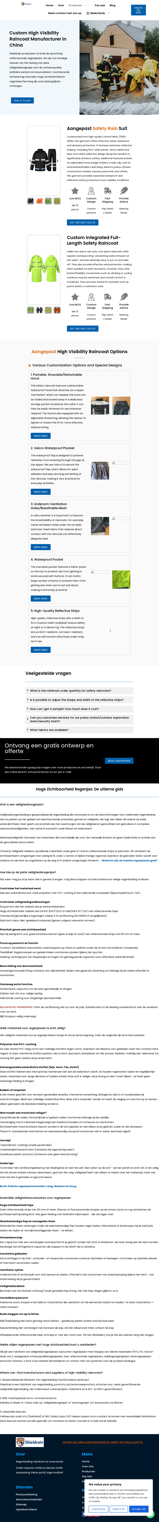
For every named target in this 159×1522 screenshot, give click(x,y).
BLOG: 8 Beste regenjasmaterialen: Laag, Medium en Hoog (38, 1186)
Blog (112, 5)
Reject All (119, 1509)
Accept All (138, 1509)
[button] (30, 160)
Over (61, 5)
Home (49, 5)
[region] (118, 1497)
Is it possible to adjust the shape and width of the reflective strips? (77, 700)
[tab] (79, 690)
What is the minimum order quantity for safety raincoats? (70, 690)
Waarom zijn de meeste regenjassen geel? (129, 860)
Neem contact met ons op (64, 13)
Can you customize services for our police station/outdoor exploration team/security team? (79, 719)
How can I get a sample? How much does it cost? (64, 709)
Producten (75, 5)
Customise (98, 1509)
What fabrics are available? (49, 730)
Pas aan (100, 5)
